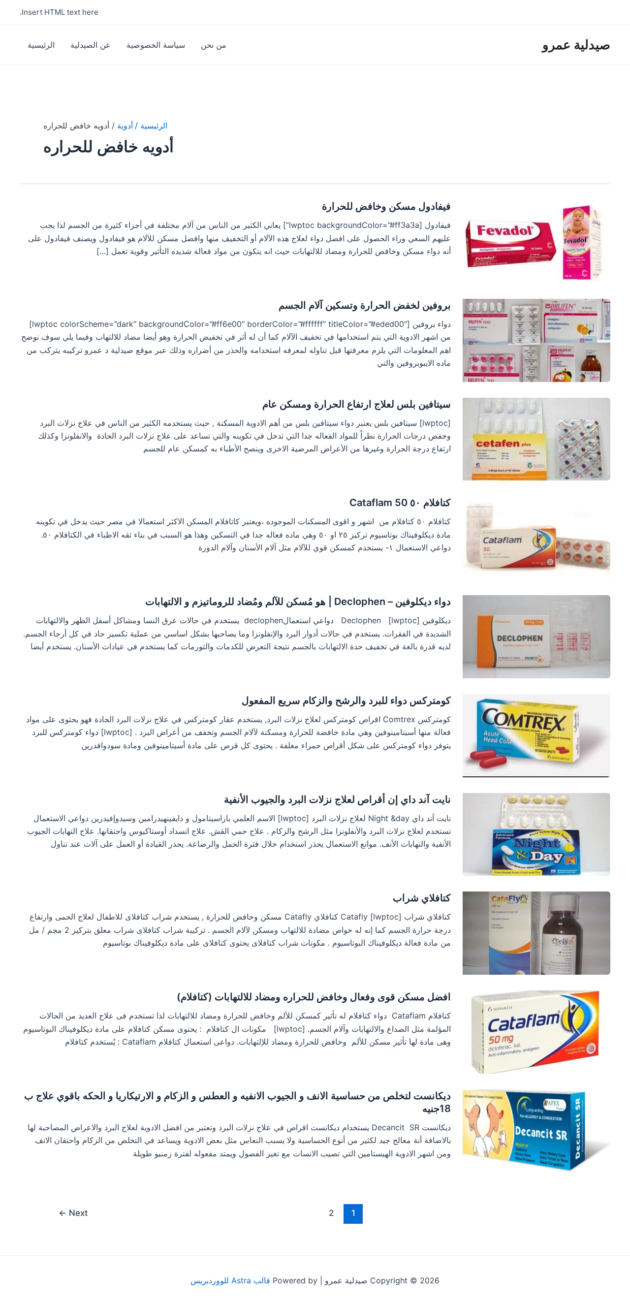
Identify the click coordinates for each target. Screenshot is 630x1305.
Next (73, 1213)
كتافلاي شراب (422, 898)
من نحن (213, 45)
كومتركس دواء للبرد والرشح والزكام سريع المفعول (346, 700)
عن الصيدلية (90, 45)
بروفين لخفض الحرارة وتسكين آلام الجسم (365, 305)
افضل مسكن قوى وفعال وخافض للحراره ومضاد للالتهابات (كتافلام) (314, 997)
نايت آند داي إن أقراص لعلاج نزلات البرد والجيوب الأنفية (337, 799)
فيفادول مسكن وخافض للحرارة (386, 206)
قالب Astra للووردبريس (230, 1280)
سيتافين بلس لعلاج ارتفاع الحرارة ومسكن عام (356, 404)
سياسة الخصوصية (155, 45)
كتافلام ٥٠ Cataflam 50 (400, 503)
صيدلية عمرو (576, 44)
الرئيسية (41, 45)
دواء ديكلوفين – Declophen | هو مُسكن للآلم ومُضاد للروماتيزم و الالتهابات (298, 601)
